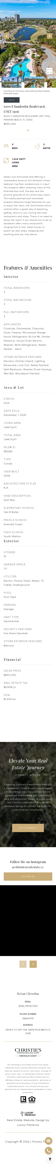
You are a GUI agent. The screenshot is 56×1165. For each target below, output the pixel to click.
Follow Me (28, 876)
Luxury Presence (28, 1124)
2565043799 (28, 1018)
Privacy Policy (41, 1141)
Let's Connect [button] (28, 828)
